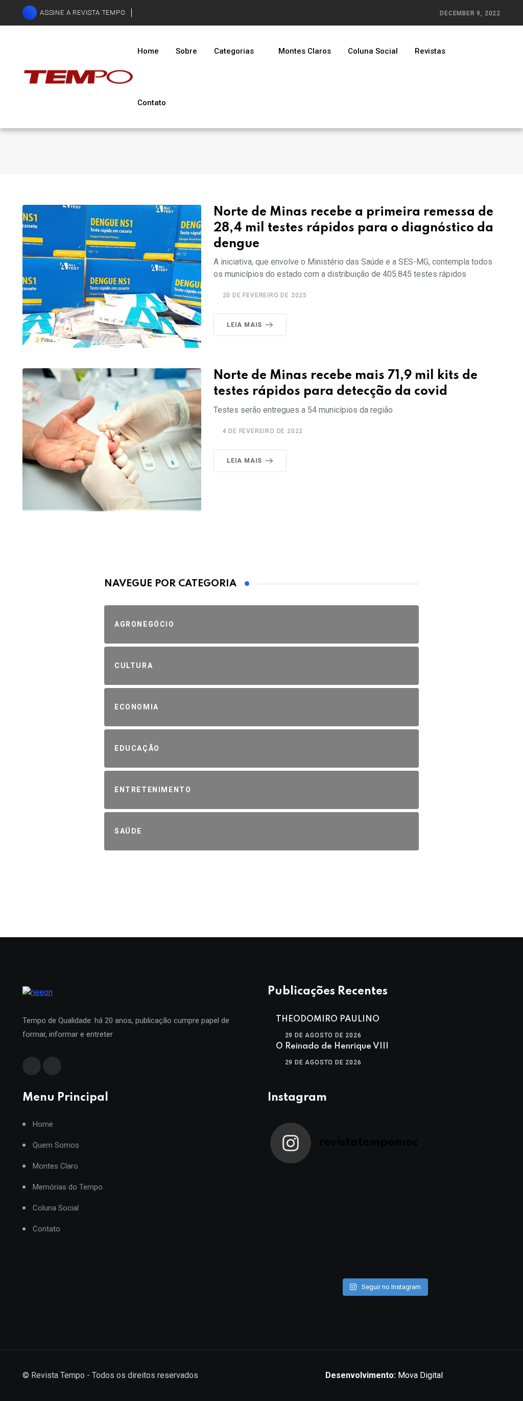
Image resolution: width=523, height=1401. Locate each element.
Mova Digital (384, 1375)
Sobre (186, 51)
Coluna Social (373, 51)
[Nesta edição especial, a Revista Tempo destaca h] (299, 1188)
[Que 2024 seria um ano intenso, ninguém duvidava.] (356, 1256)
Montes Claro (55, 1166)
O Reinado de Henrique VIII (332, 1046)
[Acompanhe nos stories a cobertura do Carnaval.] (470, 1256)
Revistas (430, 51)
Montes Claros (304, 51)
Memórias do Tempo (68, 1187)
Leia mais (244, 324)
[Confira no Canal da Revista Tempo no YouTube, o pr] (413, 1222)
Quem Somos (56, 1145)
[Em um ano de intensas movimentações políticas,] (299, 1256)
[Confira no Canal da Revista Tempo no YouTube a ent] (356, 1188)
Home (148, 51)
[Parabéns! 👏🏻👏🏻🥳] (413, 1256)
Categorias (234, 51)
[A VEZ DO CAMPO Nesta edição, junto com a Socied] (470, 1222)
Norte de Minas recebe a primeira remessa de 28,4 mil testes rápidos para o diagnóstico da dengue (353, 228)
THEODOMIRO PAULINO (327, 1019)
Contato (151, 102)
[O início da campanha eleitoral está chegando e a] (470, 1188)
